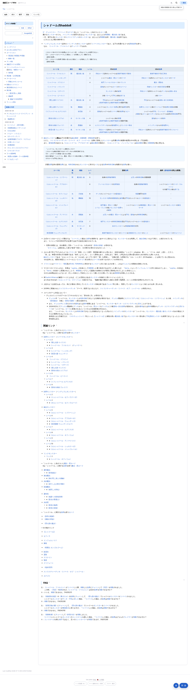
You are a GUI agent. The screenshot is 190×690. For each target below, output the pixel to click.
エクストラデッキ (72, 37)
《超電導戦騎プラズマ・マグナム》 (19, 139)
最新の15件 (10, 107)
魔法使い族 (116, 35)
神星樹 (90, 268)
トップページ (11, 47)
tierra (127, 268)
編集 (5, 14)
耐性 (125, 107)
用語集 (9, 76)
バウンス (123, 82)
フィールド (158, 107)
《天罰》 (105, 587)
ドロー (107, 95)
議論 (27, 14)
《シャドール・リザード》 (56, 91)
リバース (114, 111)
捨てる (122, 95)
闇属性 (107, 35)
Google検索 (28, 33)
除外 (163, 118)
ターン (144, 114)
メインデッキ (67, 35)
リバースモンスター (98, 44)
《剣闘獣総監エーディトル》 (17, 128)
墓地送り (119, 194)
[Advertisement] (19, 201)
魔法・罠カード (114, 78)
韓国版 (16, 56)
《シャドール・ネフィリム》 (60, 459)
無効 (118, 184)
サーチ (123, 78)
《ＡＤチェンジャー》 (77, 316)
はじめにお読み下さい (14, 50)
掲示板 (9, 90)
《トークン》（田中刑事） (16, 125)
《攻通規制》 (11, 145)
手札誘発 (149, 316)
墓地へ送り (163, 100)
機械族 (80, 107)
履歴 (20, 14)
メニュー (9, 43)
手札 (114, 95)
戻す (139, 304)
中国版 (22, 56)
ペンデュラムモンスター (53, 44)
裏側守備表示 (122, 73)
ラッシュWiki (11, 102)
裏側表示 (65, 608)
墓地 (101, 87)
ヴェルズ (126, 264)
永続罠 (46, 502)
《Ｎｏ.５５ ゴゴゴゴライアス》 (18, 148)
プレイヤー (127, 617)
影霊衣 (46, 552)
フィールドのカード (111, 82)
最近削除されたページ (14, 87)
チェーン (95, 587)
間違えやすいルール (15, 81)
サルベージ (123, 87)
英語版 (10, 56)
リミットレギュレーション (16, 67)
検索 (22, 28)
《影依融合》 (54, 301)
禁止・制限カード (15, 70)
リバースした (77, 239)
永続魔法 (47, 481)
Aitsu (94, 679)
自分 (113, 226)
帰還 (119, 118)
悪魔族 (80, 125)
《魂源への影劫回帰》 (55, 497)
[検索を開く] (176, 3)
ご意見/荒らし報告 (14, 93)
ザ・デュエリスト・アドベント (54, 32)
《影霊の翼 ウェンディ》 (56, 130)
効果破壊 (110, 177)
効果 (115, 69)
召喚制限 (83, 138)
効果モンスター (144, 107)
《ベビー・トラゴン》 (14, 134)
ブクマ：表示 (111, 683)
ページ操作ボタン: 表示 (96, 683)
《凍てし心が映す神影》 (56, 484)
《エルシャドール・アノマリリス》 (63, 441)
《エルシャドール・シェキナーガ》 (63, 446)
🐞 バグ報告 (100, 679)
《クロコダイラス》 (13, 151)
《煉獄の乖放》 (49, 519)
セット (146, 233)
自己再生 (164, 73)
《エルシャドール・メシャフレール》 (120, 143)
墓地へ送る (173, 91)
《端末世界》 (49, 567)
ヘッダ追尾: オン (80, 683)
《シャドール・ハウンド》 (56, 87)
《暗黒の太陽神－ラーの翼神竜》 (18, 156)
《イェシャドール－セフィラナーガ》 (64, 397)
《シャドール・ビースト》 (56, 95)
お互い (133, 177)
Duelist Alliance (51, 277)
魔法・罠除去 (158, 82)
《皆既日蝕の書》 (50, 605)
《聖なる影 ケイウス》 (56, 100)
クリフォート (49, 563)
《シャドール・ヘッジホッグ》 (56, 78)
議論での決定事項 (16, 99)
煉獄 (141, 205)
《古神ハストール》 (13, 142)
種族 (80, 69)
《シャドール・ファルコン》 (59, 46)
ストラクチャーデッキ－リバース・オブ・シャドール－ (70, 140)
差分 (13, 14)
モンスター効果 (112, 107)
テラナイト (58, 264)
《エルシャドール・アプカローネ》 (76, 143)
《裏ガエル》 (64, 596)
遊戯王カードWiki (9, 3)
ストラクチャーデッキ (67, 288)
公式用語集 (16, 76)
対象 (148, 87)
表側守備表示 (104, 102)
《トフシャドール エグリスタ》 (56, 111)
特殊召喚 (121, 100)
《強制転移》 (49, 614)
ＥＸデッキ (152, 114)
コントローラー (81, 619)
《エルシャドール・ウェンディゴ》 (63, 421)
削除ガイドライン (13, 84)
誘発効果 (132, 44)
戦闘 (137, 194)
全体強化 (170, 100)
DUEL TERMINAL (76, 264)
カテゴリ (70, 32)
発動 (137, 114)
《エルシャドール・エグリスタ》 (56, 221)
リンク (48, 456)
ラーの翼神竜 (11, 153)
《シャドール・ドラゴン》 (56, 82)
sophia (74, 268)
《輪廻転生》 (11, 119)
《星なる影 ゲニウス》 (56, 107)
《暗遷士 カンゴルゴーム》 (54, 547)
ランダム (105, 306)
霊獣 (45, 555)
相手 (102, 82)
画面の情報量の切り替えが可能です (171, 7)
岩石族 (80, 111)
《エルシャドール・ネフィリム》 (56, 194)
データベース (11, 78)
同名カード (99, 73)
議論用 (10, 96)
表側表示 (131, 233)
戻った (76, 599)
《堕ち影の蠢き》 (50, 523)
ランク (103, 208)
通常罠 (46, 494)
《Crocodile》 (11, 131)
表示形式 (162, 87)
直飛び (30, 28)
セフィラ (47, 536)
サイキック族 (80, 118)
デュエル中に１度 (60, 304)
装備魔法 (47, 487)
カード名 (56, 69)
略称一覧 (11, 58)
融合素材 (75, 138)
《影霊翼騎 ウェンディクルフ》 (57, 233)
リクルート (124, 130)
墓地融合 (170, 111)
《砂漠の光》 (71, 614)
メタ (96, 164)
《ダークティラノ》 (13, 136)
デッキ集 (10, 61)
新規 (184, 3)
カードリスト (11, 53)
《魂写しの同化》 (53, 490)
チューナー (76, 46)
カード (102, 32)
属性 (71, 69)
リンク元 (36, 14)
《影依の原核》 (98, 245)
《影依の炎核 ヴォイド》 (56, 125)
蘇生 (129, 73)
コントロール (77, 617)
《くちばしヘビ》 (13, 159)
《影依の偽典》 (69, 301)
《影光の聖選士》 (53, 499)
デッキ (164, 91)
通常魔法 (47, 470)
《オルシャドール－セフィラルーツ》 (64, 403)
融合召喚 (142, 239)
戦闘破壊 (142, 184)
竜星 (65, 264)
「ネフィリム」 (52, 248)
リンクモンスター (50, 453)
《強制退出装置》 (50, 596)
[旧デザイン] (22, 3)
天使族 (81, 194)
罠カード (97, 306)
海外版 (10, 73)
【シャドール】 (99, 316)
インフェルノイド (143, 268)
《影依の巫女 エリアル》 (56, 118)
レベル (90, 69)
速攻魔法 (47, 476)
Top (4, 9)
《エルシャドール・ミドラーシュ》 (153, 298)
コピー (127, 111)
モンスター (52, 35)
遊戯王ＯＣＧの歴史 (13, 64)
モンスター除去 (126, 125)
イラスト (71, 252)
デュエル (52, 298)
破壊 (119, 91)
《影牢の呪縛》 (49, 516)
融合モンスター (49, 138)
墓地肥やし (116, 125)
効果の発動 (169, 107)
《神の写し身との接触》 (56, 478)
